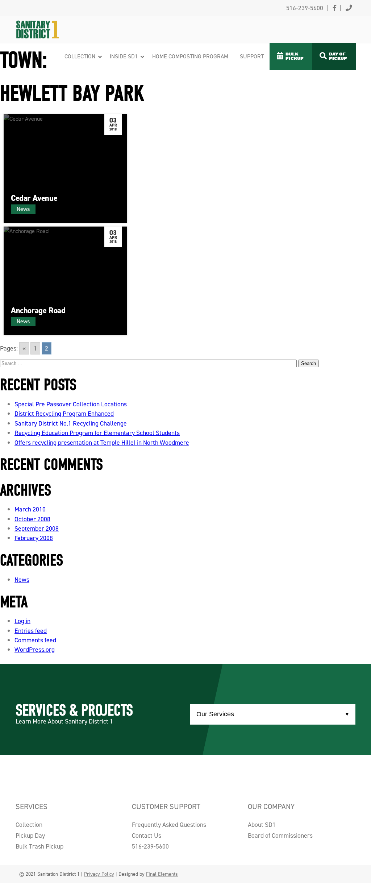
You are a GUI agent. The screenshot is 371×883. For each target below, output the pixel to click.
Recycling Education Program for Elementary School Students (97, 432)
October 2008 (32, 519)
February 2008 (33, 538)
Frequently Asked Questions (169, 824)
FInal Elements (162, 874)
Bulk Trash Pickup (39, 846)
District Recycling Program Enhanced (64, 413)
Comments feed (35, 640)
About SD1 (262, 824)
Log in (22, 621)
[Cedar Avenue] (65, 168)
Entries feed (30, 630)
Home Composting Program (190, 56)
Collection (79, 56)
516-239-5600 (150, 846)
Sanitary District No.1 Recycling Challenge (70, 423)
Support (252, 56)
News (21, 579)
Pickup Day (30, 835)
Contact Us (146, 835)
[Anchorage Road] (65, 281)
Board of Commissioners (280, 835)
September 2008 (36, 528)
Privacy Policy (99, 874)
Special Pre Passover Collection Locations (70, 404)
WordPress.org (34, 649)
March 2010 (30, 509)
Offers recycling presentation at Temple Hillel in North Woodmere (101, 442)
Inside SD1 (124, 56)
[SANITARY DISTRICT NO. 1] (51, 20)
